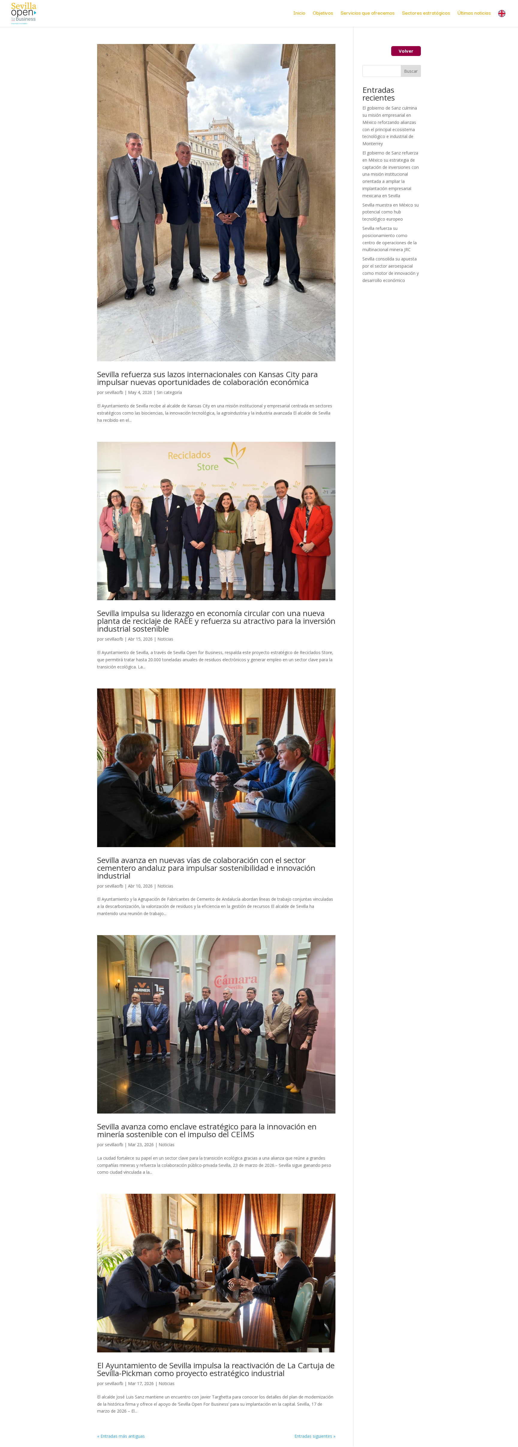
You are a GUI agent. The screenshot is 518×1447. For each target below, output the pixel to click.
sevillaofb (114, 392)
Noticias (165, 639)
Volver (406, 51)
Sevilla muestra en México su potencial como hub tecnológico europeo (390, 212)
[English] (503, 18)
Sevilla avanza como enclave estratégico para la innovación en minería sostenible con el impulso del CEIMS (207, 1130)
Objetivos (323, 13)
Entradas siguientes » (314, 1436)
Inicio (299, 13)
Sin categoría (169, 392)
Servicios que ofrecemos (367, 13)
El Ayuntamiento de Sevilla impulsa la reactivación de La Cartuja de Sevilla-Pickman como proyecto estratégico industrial (216, 1369)
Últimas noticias (474, 13)
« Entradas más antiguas (121, 1436)
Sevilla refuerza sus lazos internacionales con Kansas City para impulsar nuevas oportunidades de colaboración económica (207, 378)
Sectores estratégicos (426, 13)
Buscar (411, 71)
